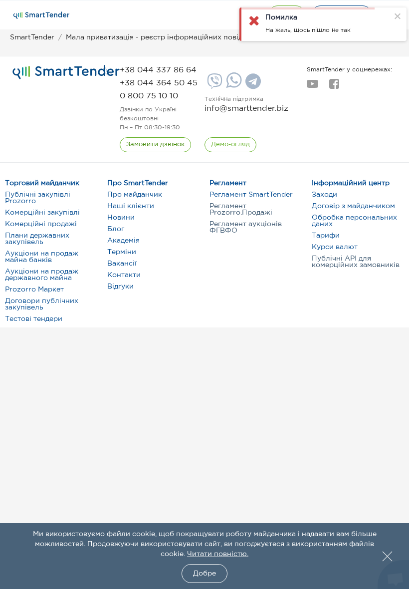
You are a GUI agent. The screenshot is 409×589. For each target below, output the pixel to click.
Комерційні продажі (41, 224)
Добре (204, 574)
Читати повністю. (217, 554)
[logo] (66, 72)
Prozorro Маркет (34, 290)
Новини (121, 218)
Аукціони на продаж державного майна (41, 275)
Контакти (124, 275)
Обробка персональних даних (354, 221)
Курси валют (335, 247)
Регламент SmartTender (251, 195)
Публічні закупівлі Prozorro (37, 198)
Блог (115, 229)
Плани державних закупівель (37, 239)
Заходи (324, 195)
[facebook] (334, 87)
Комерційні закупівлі (42, 213)
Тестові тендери (33, 319)
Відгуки (120, 287)
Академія (123, 241)
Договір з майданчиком (353, 206)
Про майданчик (134, 195)
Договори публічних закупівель (41, 304)
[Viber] (213, 85)
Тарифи (326, 236)
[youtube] (312, 87)
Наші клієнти (130, 206)
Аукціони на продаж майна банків (41, 257)
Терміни (121, 252)
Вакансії (122, 264)
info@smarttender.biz (246, 108)
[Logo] (41, 15)
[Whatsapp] (232, 86)
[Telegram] (252, 85)
